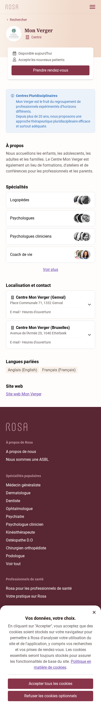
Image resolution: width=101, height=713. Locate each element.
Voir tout (13, 563)
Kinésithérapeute (20, 532)
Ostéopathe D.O (19, 540)
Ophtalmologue (19, 508)
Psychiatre (15, 516)
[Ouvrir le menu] (92, 7)
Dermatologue (18, 493)
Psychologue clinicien (24, 524)
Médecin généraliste (23, 485)
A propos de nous (21, 451)
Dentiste (13, 500)
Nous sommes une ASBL (27, 459)
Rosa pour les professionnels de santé (39, 588)
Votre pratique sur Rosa (26, 596)
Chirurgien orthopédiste (26, 548)
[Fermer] (94, 612)
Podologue (15, 556)
